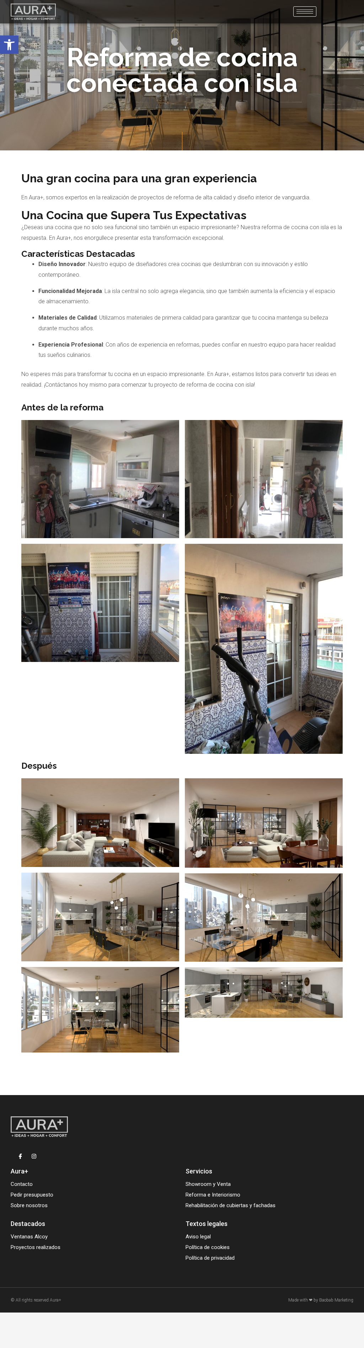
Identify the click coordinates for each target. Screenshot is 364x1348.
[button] (9, 44)
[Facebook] (20, 1156)
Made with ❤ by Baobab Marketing (320, 1300)
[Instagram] (34, 1156)
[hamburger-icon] (304, 11)
